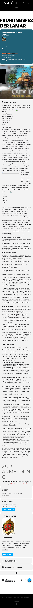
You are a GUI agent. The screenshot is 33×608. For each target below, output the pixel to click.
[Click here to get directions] (29, 580)
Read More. (5, 549)
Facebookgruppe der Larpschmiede (11, 258)
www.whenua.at (11, 402)
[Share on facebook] (16, 572)
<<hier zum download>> (9, 320)
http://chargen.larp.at (18, 394)
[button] (16, 8)
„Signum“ (10, 381)
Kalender (8, 567)
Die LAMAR (17, 105)
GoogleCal (17, 567)
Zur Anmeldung (16, 471)
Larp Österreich (16, 2)
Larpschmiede (7, 538)
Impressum (16, 601)
